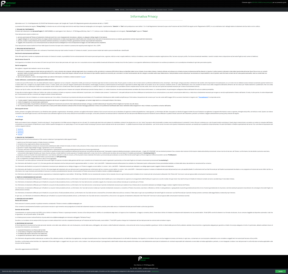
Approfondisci (155, 271)
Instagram (21, 131)
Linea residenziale (131, 9)
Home (117, 9)
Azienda (122, 9)
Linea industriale (141, 9)
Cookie (83, 77)
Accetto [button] (281, 271)
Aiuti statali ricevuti (161, 9)
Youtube (20, 134)
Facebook (20, 116)
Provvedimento (203, 97)
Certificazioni (151, 9)
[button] (151, 271)
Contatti (170, 9)
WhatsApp (20, 132)
